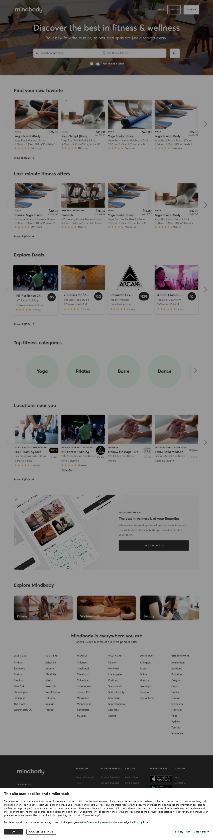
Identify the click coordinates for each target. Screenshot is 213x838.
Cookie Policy (201, 832)
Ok (14, 832)
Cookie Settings (41, 832)
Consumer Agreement (98, 822)
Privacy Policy (142, 822)
